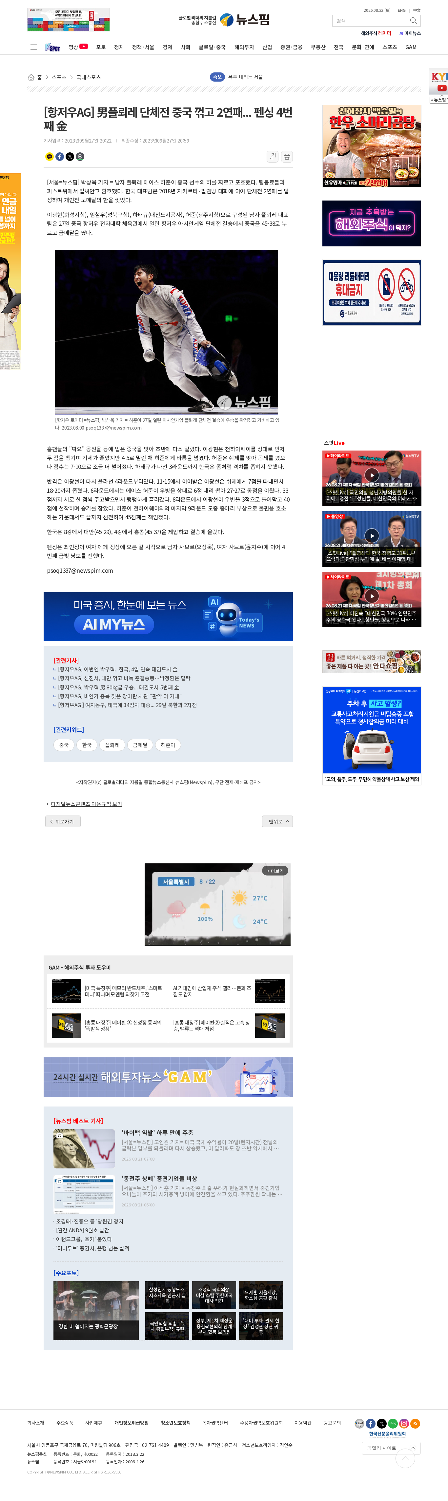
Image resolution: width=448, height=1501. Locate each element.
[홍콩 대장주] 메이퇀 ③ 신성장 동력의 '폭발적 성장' (123, 1025)
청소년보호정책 (176, 1422)
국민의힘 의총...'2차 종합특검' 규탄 (167, 1326)
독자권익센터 (215, 1422)
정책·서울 (143, 47)
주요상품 (64, 1422)
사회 (186, 47)
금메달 (140, 745)
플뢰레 (112, 745)
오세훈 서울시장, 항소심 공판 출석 (261, 1295)
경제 (168, 47)
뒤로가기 (64, 821)
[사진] (84, 1148)
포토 (101, 47)
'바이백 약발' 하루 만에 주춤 (157, 1132)
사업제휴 (93, 1422)
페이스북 (59, 156)
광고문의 (332, 1422)
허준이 (168, 745)
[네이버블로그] (393, 1424)
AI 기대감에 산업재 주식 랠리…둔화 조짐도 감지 (212, 991)
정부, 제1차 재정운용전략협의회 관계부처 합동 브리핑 (214, 1326)
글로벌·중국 (212, 47)
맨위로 (276, 821)
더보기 (412, 77)
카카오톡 (49, 156)
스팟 (334, 443)
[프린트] (287, 157)
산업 (267, 47)
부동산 (318, 47)
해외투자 (244, 47)
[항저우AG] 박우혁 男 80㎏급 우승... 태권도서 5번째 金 (118, 687)
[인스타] (404, 1424)
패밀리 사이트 (381, 1448)
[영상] (371, 477)
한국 (87, 745)
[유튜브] (359, 1424)
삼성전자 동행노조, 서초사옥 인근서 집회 (167, 1295)
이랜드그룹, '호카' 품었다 (84, 1238)
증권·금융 (291, 47)
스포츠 (389, 47)
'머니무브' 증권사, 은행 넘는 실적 (92, 1248)
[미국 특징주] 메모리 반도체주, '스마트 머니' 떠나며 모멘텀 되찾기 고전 (123, 991)
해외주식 (376, 33)
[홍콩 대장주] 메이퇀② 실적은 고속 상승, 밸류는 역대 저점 (211, 1025)
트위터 (70, 156)
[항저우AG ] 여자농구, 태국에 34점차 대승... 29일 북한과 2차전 (127, 704)
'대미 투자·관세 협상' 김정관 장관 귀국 (261, 1326)
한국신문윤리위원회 (387, 1434)
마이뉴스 (410, 33)
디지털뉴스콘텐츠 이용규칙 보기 (86, 804)
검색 (414, 20)
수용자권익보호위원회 (261, 1422)
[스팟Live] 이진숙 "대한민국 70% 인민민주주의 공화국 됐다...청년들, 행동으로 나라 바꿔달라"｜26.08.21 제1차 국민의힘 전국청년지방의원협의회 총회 (371, 616)
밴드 (80, 156)
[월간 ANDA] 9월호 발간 (82, 1230)
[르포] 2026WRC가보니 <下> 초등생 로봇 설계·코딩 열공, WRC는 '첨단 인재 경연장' (315, 76)
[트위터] (382, 1424)
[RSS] (415, 1424)
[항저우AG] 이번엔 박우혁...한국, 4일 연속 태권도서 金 (118, 669)
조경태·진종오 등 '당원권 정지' (90, 1221)
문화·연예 (363, 47)
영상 (73, 47)
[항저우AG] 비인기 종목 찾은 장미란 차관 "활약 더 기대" (120, 696)
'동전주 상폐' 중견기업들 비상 (159, 1178)
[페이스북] (371, 1424)
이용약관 (303, 1422)
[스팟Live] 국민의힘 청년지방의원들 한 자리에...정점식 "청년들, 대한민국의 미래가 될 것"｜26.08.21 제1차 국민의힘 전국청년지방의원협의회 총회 (371, 495)
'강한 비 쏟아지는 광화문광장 (87, 1326)
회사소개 (35, 1422)
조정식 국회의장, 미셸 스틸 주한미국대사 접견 (214, 1295)
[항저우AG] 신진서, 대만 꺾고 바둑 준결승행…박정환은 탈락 (124, 678)
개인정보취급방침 (131, 1422)
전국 (339, 47)
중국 (64, 745)
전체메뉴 (33, 46)
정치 (119, 47)
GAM (411, 47)
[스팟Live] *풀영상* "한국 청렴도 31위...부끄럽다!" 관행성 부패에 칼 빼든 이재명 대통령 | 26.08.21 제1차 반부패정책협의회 (371, 556)
